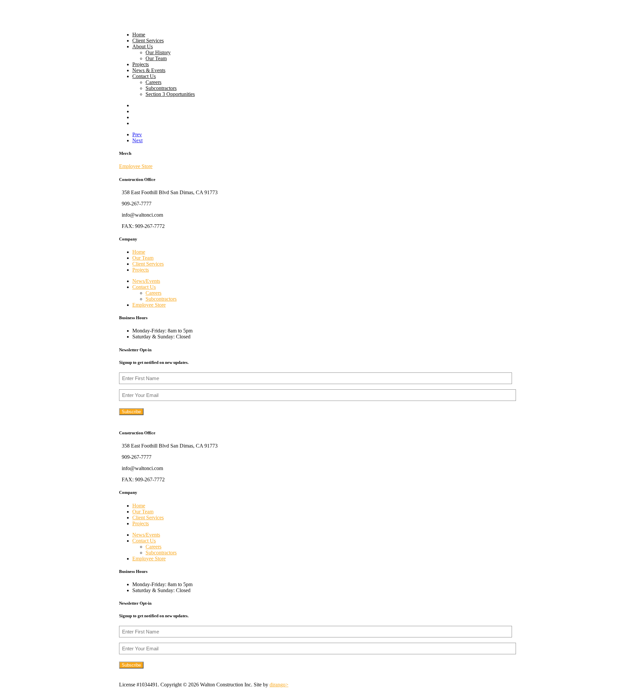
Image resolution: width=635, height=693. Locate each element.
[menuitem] (324, 35)
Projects (140, 64)
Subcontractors (161, 88)
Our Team (156, 58)
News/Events (146, 281)
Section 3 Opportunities (170, 94)
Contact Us (144, 76)
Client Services (148, 40)
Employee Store (135, 166)
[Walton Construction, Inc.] (317, 13)
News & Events (148, 70)
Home (138, 34)
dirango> (279, 684)
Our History (158, 52)
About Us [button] (142, 46)
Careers (153, 82)
